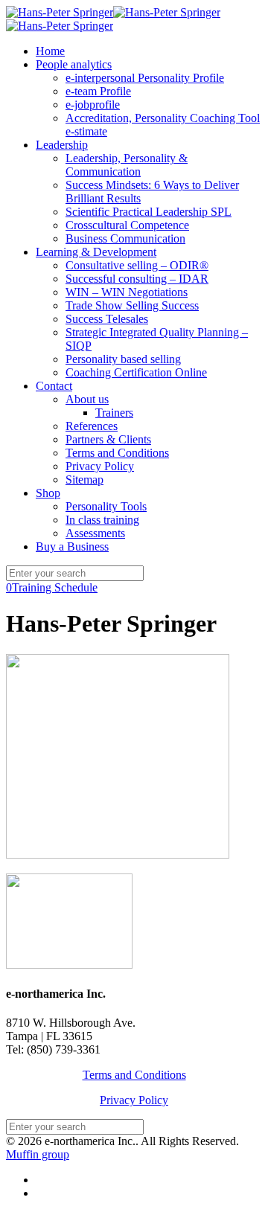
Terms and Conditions (134, 1074)
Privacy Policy (134, 1100)
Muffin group (37, 1154)
